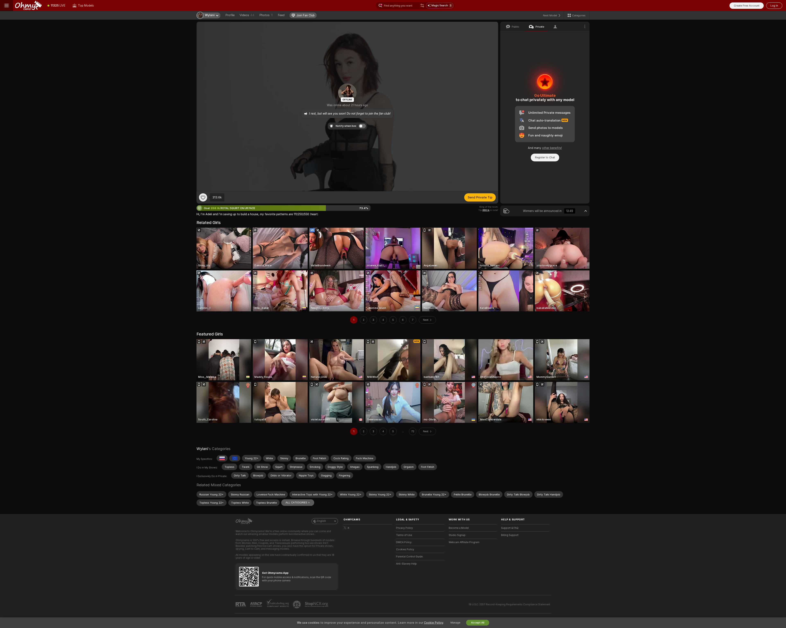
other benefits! (552, 148)
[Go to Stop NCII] (317, 604)
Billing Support (509, 535)
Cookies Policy (405, 549)
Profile (230, 15)
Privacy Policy (404, 528)
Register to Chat (545, 157)
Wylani (202, 449)
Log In (774, 5)
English (321, 521)
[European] (234, 458)
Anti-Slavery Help (406, 563)
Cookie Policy (433, 622)
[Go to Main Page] (28, 5)
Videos (246, 15)
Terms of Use (404, 535)
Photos (266, 15)
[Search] (422, 5)
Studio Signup (457, 535)
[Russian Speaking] (222, 458)
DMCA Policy (404, 542)
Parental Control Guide (409, 556)
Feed (281, 15)
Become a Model (459, 528)
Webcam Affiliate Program (464, 542)
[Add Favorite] (203, 197)
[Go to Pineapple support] (297, 604)
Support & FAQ (509, 528)
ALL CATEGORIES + (298, 502)
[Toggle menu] (6, 5)
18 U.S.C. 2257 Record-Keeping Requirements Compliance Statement (509, 604)
